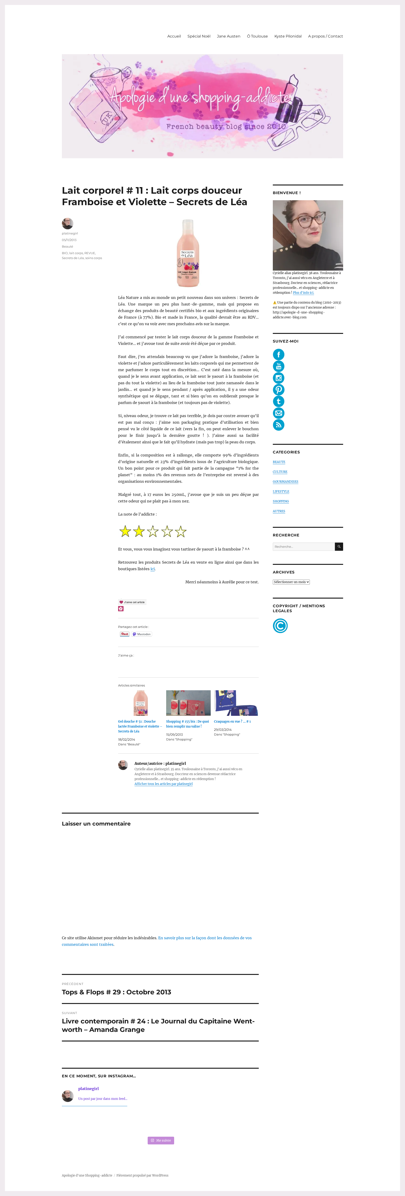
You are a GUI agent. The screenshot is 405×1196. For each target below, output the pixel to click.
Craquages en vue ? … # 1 (232, 722)
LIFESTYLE (281, 492)
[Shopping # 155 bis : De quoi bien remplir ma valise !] (188, 703)
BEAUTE (279, 462)
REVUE (89, 253)
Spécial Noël (199, 36)
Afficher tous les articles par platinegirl (164, 784)
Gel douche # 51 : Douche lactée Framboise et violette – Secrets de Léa (140, 726)
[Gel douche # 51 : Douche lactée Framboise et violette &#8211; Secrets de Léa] (140, 703)
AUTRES (279, 511)
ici (152, 568)
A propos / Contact (325, 36)
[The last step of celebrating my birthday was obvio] (240, 1122)
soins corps (93, 258)
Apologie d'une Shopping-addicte (87, 1175)
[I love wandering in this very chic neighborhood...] (160, 1122)
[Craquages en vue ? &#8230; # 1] (236, 703)
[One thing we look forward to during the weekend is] (120, 1122)
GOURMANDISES (285, 482)
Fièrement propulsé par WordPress (142, 1175)
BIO (65, 253)
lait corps (76, 253)
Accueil (174, 36)
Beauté (67, 246)
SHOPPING (281, 501)
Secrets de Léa (73, 258)
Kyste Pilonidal (288, 36)
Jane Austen (228, 36)
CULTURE (280, 472)
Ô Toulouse (257, 36)
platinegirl (70, 233)
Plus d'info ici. (303, 293)
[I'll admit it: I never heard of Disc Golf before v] (80, 1122)
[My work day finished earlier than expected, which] (200, 1122)
